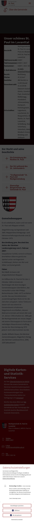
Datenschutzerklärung (9, 478)
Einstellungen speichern (17, 505)
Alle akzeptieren (17, 515)
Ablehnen (17, 510)
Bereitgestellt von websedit (17, 519)
